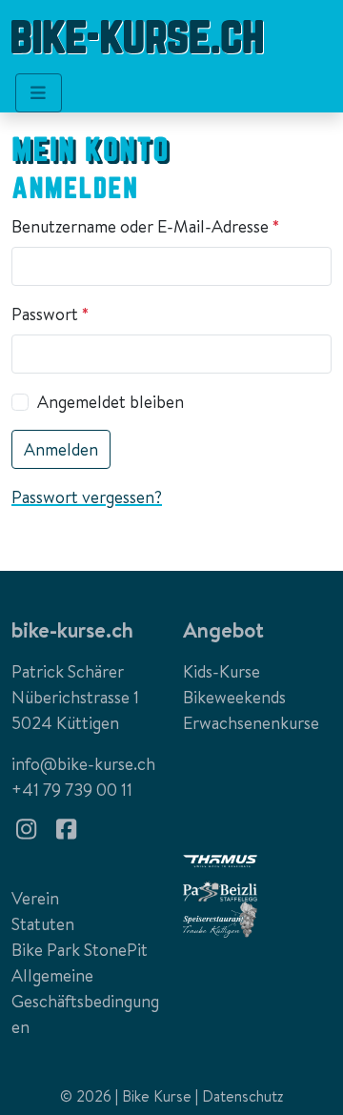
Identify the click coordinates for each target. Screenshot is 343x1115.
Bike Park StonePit (79, 950)
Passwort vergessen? (86, 497)
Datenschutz (243, 1095)
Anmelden (61, 449)
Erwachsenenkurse (251, 723)
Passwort (54, 314)
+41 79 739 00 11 (71, 789)
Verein (35, 898)
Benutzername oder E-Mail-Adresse (149, 226)
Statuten (42, 924)
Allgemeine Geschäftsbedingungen (85, 1001)
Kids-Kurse (221, 671)
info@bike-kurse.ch (83, 764)
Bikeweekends (234, 697)
